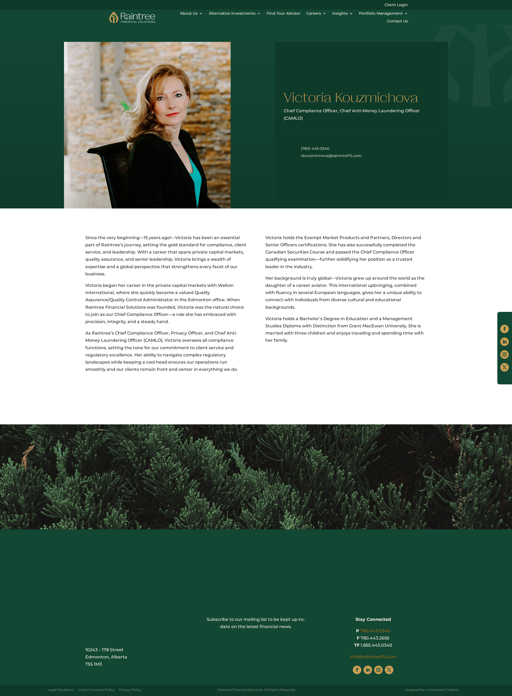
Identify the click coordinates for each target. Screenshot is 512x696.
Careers (313, 13)
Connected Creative (443, 690)
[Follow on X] (504, 367)
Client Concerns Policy (96, 690)
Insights (340, 13)
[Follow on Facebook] (504, 329)
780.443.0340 (375, 630)
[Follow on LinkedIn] (504, 341)
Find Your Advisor (284, 13)
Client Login (396, 5)
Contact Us (397, 21)
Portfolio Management (381, 13)
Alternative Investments (232, 13)
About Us (189, 13)
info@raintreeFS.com (373, 656)
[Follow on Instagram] (504, 354)
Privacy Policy (130, 690)
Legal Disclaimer (61, 690)
